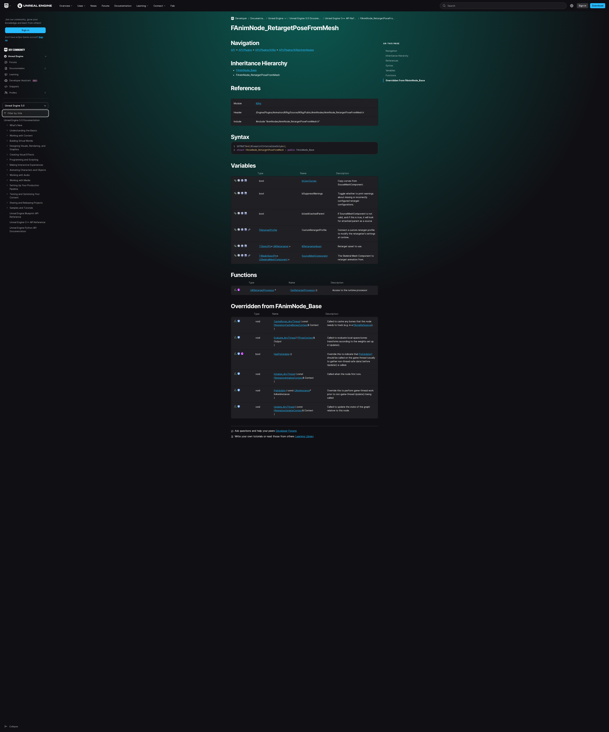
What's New (16, 125)
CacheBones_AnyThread (287, 321)
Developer (241, 18)
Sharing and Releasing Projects (26, 202)
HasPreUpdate (282, 354)
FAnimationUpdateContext (288, 410)
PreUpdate (280, 390)
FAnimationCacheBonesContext (291, 325)
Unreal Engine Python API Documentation (23, 229)
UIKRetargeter (280, 246)
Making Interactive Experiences (26, 165)
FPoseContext (305, 337)
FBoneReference (362, 325)
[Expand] (7, 125)
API (233, 49)
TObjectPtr (265, 246)
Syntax (389, 65)
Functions (391, 75)
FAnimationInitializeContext (288, 377)
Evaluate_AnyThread (285, 337)
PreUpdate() (365, 354)
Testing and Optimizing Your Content (25, 196)
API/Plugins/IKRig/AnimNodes (296, 49)
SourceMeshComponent (315, 255)
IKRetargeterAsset (311, 246)
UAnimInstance (302, 390)
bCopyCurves (309, 181)
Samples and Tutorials (21, 207)
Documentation (257, 18)
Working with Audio (20, 175)
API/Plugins (245, 49)
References (392, 60)
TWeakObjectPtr (268, 255)
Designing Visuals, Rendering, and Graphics (27, 147)
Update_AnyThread (284, 406)
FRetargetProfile (268, 230)
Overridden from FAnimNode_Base (405, 80)
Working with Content (21, 135)
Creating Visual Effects (22, 154)
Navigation (391, 50)
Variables (390, 70)
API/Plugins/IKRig (265, 49)
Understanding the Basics (23, 130)
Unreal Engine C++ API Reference (27, 222)
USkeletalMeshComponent (273, 259)
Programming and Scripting (24, 159)
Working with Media (20, 180)
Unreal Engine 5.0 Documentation (22, 120)
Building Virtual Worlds (21, 140)
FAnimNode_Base (246, 70)
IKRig (258, 103)
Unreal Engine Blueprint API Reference (24, 215)
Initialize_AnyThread (284, 374)
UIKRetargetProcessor (262, 290)
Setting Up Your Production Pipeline (24, 187)
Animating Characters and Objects (28, 170)
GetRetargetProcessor (302, 290)
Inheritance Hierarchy (397, 55)
